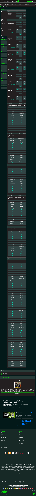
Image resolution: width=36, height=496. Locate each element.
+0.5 (17, 13)
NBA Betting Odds (21, 437)
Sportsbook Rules (3, 437)
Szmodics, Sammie (21, 283)
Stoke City (21, 122)
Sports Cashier (17, 425)
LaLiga (8, 4)
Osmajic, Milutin (21, 351)
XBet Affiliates (3, 440)
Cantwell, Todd (12, 364)
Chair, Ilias (12, 351)
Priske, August (21, 300)
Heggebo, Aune (21, 306)
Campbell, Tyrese (21, 311)
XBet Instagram (21, 447)
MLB (5, 4)
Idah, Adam (12, 319)
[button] (2, 1)
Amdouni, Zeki (21, 289)
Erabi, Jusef (12, 328)
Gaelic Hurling (3, 73)
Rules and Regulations (26, 493)
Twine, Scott (21, 334)
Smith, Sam (21, 317)
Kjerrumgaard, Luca (12, 281)
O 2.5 (24, 13)
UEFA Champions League (20, 4)
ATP (1, 33)
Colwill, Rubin (12, 353)
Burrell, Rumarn (12, 326)
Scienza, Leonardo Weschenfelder (12, 311)
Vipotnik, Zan (21, 272)
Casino (11, 1)
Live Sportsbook (21, 459)
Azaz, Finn (21, 336)
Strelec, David (12, 291)
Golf (2, 58)
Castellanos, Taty (12, 268)
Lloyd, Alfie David (12, 366)
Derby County (21, 118)
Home (8, 9)
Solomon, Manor (12, 295)
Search (34, 1)
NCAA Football (27, 4)
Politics (2, 78)
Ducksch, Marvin (12, 321)
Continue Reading (17, 393)
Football (2, 41)
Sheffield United (21, 116)
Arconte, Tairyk (12, 302)
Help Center (32, 493)
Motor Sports (3, 60)
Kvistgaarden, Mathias (21, 279)
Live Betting (8, 1)
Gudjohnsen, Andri (21, 313)
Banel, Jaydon (12, 315)
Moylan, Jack (21, 366)
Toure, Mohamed (12, 274)
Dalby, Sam (21, 319)
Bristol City (12, 124)
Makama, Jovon (12, 298)
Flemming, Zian (21, 270)
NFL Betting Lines (21, 432)
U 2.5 (24, 15)
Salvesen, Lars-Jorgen (21, 332)
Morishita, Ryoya (12, 361)
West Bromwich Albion (21, 113)
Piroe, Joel (12, 266)
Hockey (2, 49)
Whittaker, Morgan (21, 304)
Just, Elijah (21, 359)
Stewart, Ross (12, 276)
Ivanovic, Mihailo (21, 298)
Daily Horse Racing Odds (4, 447)
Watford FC (12, 122)
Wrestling (3, 87)
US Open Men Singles (13, 4)
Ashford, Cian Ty (12, 342)
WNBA (2, 30)
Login (25, 1)
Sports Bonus (19, 420)
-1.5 (17, 24)
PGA (1, 28)
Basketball (3, 46)
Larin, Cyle (21, 268)
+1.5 (17, 22)
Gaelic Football (2, 71)
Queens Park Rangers (21, 120)
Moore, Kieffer (21, 274)
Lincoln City (12, 130)
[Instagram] (32, 491)
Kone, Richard (21, 323)
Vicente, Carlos (12, 340)
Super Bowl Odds (21, 434)
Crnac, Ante (21, 330)
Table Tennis (3, 85)
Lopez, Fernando (21, 281)
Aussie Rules (3, 63)
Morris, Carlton (12, 283)
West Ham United (12, 107)
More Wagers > (12, 16)
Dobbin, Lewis (12, 313)
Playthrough (30, 478)
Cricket (2, 68)
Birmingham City (12, 113)
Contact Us (2, 434)
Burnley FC (12, 111)
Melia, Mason (21, 361)
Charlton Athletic (21, 126)
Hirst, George (12, 306)
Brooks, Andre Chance (21, 357)
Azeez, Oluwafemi (21, 345)
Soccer (2, 51)
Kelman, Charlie (12, 336)
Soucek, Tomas (21, 364)
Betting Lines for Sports (22, 414)
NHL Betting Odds (21, 443)
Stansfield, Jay (12, 287)
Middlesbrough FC (12, 109)
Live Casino (13, 1)
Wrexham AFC (12, 116)
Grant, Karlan (12, 334)
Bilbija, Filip (21, 315)
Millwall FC (21, 111)
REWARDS (2, 4)
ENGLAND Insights (5, 377)
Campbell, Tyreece (12, 330)
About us (2, 432)
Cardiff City (21, 124)
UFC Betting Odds (21, 441)
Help (3, 6)
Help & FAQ (2, 435)
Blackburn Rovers (12, 126)
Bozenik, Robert (12, 357)
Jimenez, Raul (21, 266)
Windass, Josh (12, 304)
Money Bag (3, 39)
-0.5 (17, 15)
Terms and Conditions (19, 493)
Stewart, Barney (12, 359)
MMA (2, 56)
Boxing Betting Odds (21, 440)
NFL (30, 4)
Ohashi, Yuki (12, 338)
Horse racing (3, 75)
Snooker (2, 83)
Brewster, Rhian (12, 349)
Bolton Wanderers (21, 128)
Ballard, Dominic (12, 279)
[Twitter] (34, 491)
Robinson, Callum (21, 347)
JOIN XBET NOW (27, 422)
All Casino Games (3, 446)
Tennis (2, 53)
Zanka (12, 355)
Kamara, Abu (21, 342)
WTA (1, 35)
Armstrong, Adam (12, 270)
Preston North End (21, 130)
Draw (20, 18)
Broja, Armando (12, 285)
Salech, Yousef (12, 300)
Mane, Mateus (12, 308)
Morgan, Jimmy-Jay (21, 291)
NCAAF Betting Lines (21, 435)
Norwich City (12, 118)
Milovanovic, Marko (12, 317)
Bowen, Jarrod (21, 264)
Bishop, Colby (21, 349)
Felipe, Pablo (21, 308)
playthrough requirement (27, 477)
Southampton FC (21, 109)
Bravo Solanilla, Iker (21, 340)
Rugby (2, 80)
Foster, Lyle (21, 287)
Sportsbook (5, 1)
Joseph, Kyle (21, 321)
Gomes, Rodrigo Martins (21, 328)
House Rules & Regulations (5, 438)
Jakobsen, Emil (21, 293)
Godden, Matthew (12, 347)
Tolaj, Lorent (12, 272)
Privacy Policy (14, 493)
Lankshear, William (12, 264)
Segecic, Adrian (12, 332)
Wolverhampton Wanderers (21, 107)
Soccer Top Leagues (3, 14)
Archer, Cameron (21, 285)
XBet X (19, 446)
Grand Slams (3, 17)
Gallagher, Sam (21, 353)
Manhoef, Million (21, 355)
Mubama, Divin (12, 289)
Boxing (2, 65)
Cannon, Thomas (12, 323)
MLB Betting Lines (21, 438)
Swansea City (12, 120)
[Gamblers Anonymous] (17, 453)
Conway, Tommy (21, 295)
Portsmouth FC (12, 128)
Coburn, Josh (21, 276)
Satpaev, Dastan (21, 302)
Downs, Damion (21, 338)
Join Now (29, 1)
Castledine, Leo (21, 326)
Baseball (2, 44)
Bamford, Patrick (12, 293)
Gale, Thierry (12, 345)
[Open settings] (6, 6)
